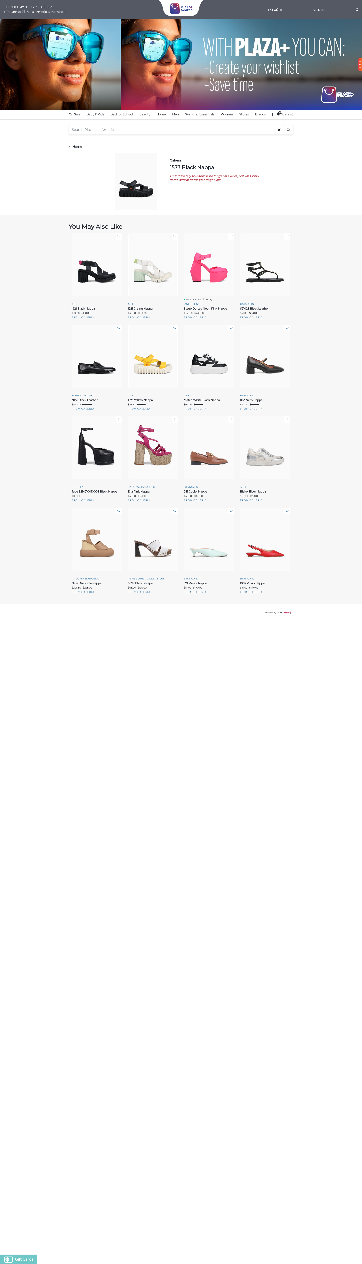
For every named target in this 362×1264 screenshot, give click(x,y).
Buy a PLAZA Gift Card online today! (214, 658)
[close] (250, 582)
